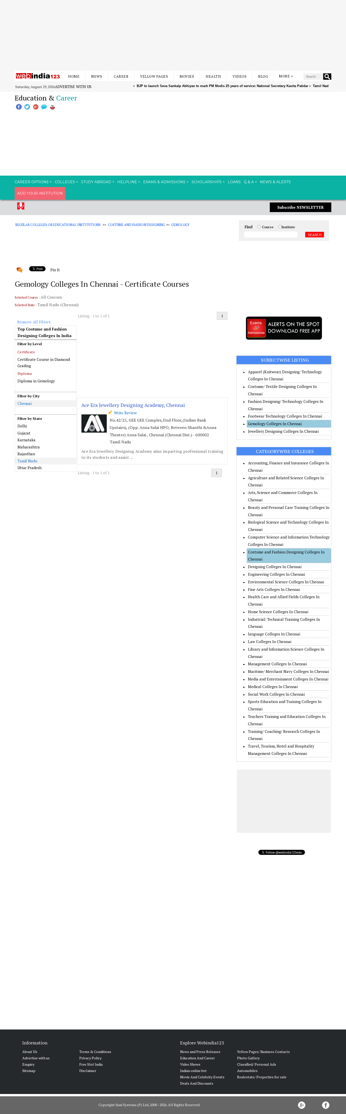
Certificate (26, 351)
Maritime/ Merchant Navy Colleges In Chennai (288, 671)
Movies (187, 76)
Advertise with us (73, 86)
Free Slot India (91, 1064)
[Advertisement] (173, 35)
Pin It (55, 269)
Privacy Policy (90, 1058)
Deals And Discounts (196, 1083)
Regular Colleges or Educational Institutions (58, 224)
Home (74, 76)
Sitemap (28, 1070)
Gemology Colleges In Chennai (275, 423)
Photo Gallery (248, 1058)
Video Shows (190, 1064)
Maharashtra (28, 446)
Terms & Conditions (95, 1051)
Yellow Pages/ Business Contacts (263, 1051)
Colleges (65, 182)
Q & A (249, 182)
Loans (234, 182)
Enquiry (28, 1064)
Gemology (180, 224)
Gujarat (23, 433)
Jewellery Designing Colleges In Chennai (283, 431)
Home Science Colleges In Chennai (278, 611)
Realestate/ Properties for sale (261, 1077)
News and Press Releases (200, 1051)
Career (121, 76)
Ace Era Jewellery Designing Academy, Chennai (133, 405)
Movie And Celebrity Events (202, 1077)
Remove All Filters (34, 321)
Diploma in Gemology (36, 380)
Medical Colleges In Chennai (273, 686)
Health (213, 76)
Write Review (124, 412)
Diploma (24, 373)
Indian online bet (193, 1070)
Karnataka (26, 439)
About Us (29, 1051)
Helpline (127, 182)
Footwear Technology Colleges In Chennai (285, 416)
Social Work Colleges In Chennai (276, 694)
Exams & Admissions (164, 182)
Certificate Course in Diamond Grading (43, 362)
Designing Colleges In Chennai (274, 566)
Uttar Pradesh (29, 467)
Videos (239, 76)
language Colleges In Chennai (274, 633)
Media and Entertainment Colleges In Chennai (288, 679)
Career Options (32, 182)
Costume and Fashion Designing (136, 224)
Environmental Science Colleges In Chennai (286, 581)
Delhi (22, 425)
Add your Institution (40, 193)
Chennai (24, 403)
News (96, 76)
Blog (263, 76)
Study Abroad (96, 182)
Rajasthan (26, 453)
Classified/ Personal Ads (256, 1064)
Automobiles (247, 1070)
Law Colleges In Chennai (269, 641)
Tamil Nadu (27, 460)
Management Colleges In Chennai (277, 663)
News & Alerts (275, 182)
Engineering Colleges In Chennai (276, 574)
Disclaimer (87, 1070)
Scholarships (206, 182)
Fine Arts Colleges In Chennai (274, 589)
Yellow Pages (154, 76)
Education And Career (197, 1058)
